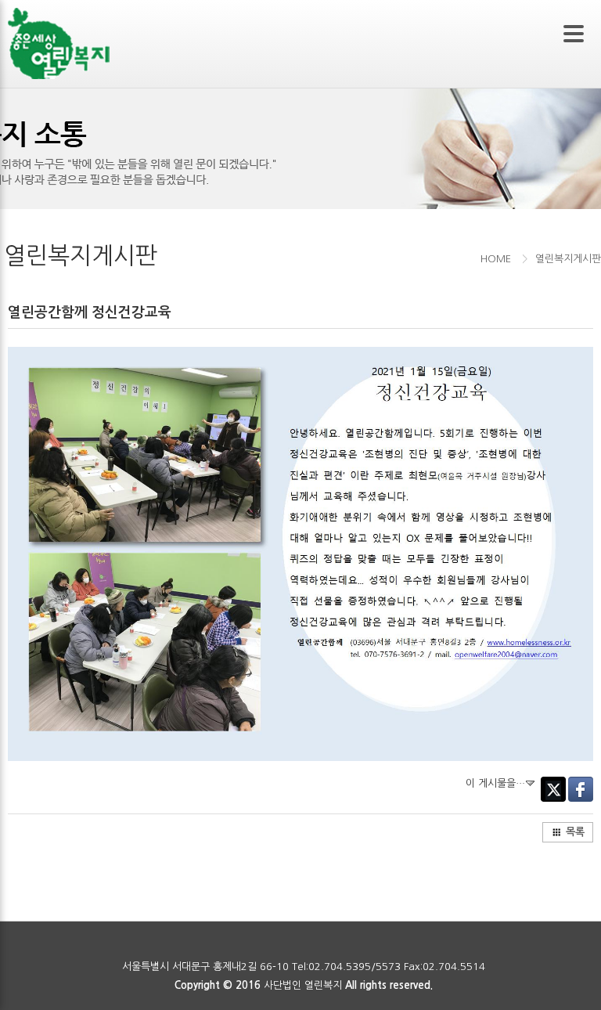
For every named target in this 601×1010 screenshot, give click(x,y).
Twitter (553, 789)
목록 (575, 832)
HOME (495, 259)
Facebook (580, 789)
